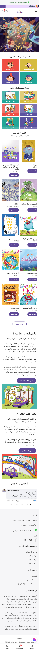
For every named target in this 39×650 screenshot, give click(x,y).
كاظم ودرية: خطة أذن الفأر (29, 204)
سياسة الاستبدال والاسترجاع (27, 583)
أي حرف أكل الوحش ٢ (30, 308)
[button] (34, 640)
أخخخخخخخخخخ (14, 239)
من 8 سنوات (33, 563)
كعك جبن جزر (14, 308)
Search (19, 638)
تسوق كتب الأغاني (27, 451)
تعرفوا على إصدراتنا (3, 6)
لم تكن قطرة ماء (32, 273)
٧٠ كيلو (16, 204)
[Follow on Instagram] (25, 540)
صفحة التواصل (32, 580)
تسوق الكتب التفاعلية (26, 380)
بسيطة (35, 165)
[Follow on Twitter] (30, 540)
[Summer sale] (19, 34)
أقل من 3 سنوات (31, 552)
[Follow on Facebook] (35, 540)
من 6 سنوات (33, 559)
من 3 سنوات (33, 556)
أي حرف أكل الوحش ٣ (12, 273)
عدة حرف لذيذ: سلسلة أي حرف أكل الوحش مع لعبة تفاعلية (11, 167)
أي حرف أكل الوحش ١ (30, 239)
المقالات (34, 576)
